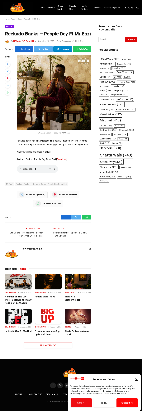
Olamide (119, 126)
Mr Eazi (106, 126)
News (96, 7)
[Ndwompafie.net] (18, 7)
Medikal (110, 120)
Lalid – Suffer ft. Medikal (18, 331)
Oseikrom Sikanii (108, 130)
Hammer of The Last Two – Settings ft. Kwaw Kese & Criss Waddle (18, 299)
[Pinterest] (7, 78)
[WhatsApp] (7, 92)
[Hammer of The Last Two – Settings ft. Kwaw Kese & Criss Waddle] (18, 281)
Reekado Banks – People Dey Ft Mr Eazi (50, 184)
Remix (104, 143)
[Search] (137, 8)
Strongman (108, 167)
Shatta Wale (116, 155)
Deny (104, 403)
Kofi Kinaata (107, 99)
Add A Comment (48, 345)
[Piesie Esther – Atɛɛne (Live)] (78, 316)
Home (42, 7)
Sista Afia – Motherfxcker (72, 298)
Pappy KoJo (105, 135)
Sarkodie (110, 148)
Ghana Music (60, 7)
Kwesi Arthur (111, 114)
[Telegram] (7, 85)
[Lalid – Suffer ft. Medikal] (18, 316)
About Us (20, 394)
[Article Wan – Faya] (48, 281)
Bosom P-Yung (107, 72)
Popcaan (120, 134)
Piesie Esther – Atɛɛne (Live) (77, 333)
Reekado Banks (22, 184)
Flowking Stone (126, 82)
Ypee (104, 181)
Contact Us (35, 394)
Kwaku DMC (106, 110)
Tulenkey (126, 167)
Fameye (107, 81)
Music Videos (85, 7)
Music (50, 7)
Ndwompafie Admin (23, 41)
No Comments (65, 41)
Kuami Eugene (111, 104)
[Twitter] (7, 71)
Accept (81, 403)
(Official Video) (109, 59)
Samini (117, 143)
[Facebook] (7, 64)
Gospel (68, 327)
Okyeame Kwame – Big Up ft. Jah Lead (47, 333)
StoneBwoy (111, 162)
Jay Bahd (118, 86)
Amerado (107, 63)
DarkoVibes (124, 72)
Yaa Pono (124, 177)
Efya (127, 77)
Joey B (105, 90)
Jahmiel (104, 86)
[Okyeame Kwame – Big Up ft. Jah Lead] (48, 316)
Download (61, 159)
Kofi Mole (125, 99)
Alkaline (126, 59)
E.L (117, 77)
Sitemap (65, 394)
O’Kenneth (126, 130)
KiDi (104, 95)
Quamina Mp (108, 139)
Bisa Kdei (105, 68)
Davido (105, 77)
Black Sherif (118, 68)
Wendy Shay (107, 177)
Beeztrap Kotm (124, 64)
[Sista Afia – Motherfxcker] (78, 281)
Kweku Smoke (125, 109)
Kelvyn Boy (121, 90)
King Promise (119, 95)
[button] (136, 379)
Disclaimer (52, 394)
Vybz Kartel (109, 172)
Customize (127, 403)
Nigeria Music (72, 7)
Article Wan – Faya (45, 296)
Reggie (123, 139)
